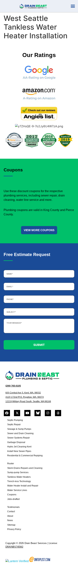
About (10, 516)
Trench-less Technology (19, 481)
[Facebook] (7, 413)
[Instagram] (48, 413)
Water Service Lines (17, 490)
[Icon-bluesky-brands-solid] (37, 413)
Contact (11, 511)
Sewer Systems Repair (18, 437)
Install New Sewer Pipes (19, 451)
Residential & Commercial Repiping (25, 455)
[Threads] (58, 413)
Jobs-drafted (13, 499)
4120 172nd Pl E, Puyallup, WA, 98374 (24, 397)
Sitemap (11, 525)
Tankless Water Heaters (19, 477)
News (10, 520)
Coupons (11, 494)
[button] (72, 6)
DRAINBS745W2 (14, 546)
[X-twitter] (17, 413)
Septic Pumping (15, 420)
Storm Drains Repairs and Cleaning (24, 468)
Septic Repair (14, 424)
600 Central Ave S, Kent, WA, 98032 (23, 392)
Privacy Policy (14, 529)
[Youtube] (27, 413)
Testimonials (13, 507)
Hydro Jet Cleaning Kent (19, 446)
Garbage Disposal (16, 442)
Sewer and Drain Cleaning (20, 433)
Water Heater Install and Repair (22, 485)
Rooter (10, 463)
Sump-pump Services (17, 472)
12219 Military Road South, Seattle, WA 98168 (28, 401)
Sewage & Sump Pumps (19, 429)
